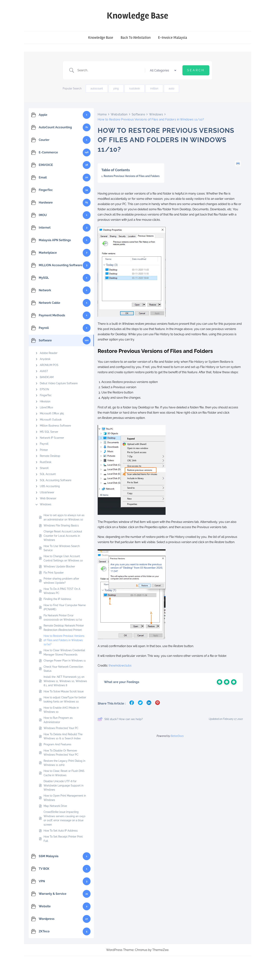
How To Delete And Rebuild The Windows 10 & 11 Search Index (63, 736)
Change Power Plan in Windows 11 (65, 660)
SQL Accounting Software (55, 480)
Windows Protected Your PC (61, 728)
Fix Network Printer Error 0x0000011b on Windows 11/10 (63, 617)
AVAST (44, 371)
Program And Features (57, 744)
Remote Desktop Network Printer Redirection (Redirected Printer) (64, 627)
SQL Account (48, 474)
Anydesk (45, 359)
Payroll (44, 443)
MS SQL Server (49, 431)
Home (102, 114)
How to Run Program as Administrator (58, 719)
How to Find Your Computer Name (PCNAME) (65, 607)
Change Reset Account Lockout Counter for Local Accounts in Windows (63, 535)
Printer (44, 449)
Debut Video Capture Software (59, 383)
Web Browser (48, 498)
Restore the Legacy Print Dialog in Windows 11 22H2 (64, 762)
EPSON (44, 389)
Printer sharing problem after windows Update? (61, 580)
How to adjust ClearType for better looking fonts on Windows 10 (65, 699)
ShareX (44, 468)
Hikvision (45, 401)
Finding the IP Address (57, 599)
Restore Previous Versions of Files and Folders (132, 176)
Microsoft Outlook (51, 419)
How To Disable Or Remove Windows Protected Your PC (61, 752)
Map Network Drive (55, 805)
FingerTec (46, 395)
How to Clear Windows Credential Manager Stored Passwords (64, 652)
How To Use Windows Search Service (62, 548)
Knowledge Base (137, 15)
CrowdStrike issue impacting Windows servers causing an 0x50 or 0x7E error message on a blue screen (64, 818)
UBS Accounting (50, 486)
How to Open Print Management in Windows (65, 797)
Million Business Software (55, 425)
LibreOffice (46, 407)
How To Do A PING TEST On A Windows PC (62, 591)
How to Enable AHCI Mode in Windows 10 (61, 709)
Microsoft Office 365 (52, 413)
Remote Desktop (50, 455)
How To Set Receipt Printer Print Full (63, 838)
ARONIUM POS (49, 364)
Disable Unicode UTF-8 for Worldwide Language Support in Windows (63, 785)
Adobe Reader (48, 353)
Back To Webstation (136, 37)
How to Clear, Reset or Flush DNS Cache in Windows (64, 773)
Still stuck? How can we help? (123, 719)
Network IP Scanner (52, 437)
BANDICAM (47, 377)
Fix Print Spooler (54, 572)
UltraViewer (47, 492)
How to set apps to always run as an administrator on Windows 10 (64, 517)
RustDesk (45, 462)
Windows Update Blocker (59, 566)
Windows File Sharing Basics (61, 525)
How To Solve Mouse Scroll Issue (64, 691)
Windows (45, 504)
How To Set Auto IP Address (61, 830)
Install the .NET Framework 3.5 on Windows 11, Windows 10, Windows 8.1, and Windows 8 (65, 681)
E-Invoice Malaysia (172, 37)
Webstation (119, 114)
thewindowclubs (120, 665)
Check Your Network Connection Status (63, 668)
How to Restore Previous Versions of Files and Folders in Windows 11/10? (64, 640)
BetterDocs (177, 735)
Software (138, 114)
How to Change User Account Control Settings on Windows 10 (63, 558)
